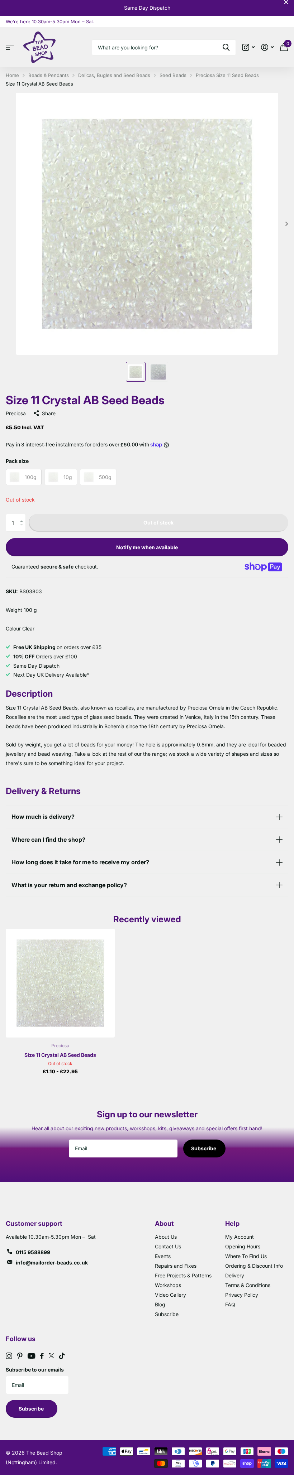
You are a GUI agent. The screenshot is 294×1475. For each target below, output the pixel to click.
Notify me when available (147, 547)
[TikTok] (62, 1356)
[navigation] (136, 372)
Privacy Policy (241, 1295)
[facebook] (42, 1356)
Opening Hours (242, 1246)
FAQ (230, 1304)
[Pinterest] (20, 1356)
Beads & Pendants (48, 75)
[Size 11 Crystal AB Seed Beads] (60, 983)
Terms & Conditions (247, 1285)
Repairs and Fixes (175, 1266)
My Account (239, 1237)
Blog (160, 1304)
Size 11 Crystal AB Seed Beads (60, 1055)
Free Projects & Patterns (183, 1275)
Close (286, 2)
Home (12, 75)
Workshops (168, 1285)
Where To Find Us (246, 1256)
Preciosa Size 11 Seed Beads (227, 75)
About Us (166, 1237)
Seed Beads (173, 75)
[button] (23, 516)
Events (163, 1256)
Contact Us (168, 1246)
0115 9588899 (33, 1252)
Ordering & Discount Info (254, 1266)
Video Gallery (170, 1295)
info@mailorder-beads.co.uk (52, 1262)
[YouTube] (31, 1356)
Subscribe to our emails (35, 1370)
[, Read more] (248, 47)
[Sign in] (267, 47)
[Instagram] (9, 1356)
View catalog (12, 47)
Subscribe (204, 1148)
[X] (51, 1355)
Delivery (234, 1275)
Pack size (17, 461)
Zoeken (226, 47)
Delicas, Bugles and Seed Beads (114, 75)
